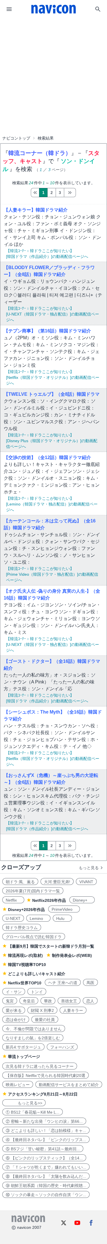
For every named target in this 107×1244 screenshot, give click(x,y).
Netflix (13, 900)
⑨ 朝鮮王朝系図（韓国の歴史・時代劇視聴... (46, 1185)
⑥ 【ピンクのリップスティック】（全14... (44, 1158)
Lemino (38, 918)
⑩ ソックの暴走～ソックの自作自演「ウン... (46, 1194)
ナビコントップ (16, 138)
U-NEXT (13, 918)
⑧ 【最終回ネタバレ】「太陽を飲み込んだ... (46, 1176)
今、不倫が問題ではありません (34, 1028)
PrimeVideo (64, 909)
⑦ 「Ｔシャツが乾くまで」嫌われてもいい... (46, 1167)
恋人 (90, 1001)
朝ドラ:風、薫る (20, 881)
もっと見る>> (24, 1103)
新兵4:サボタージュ (23, 1047)
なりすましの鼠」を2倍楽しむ (33, 1038)
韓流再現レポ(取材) (25, 955)
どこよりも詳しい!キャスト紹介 (36, 973)
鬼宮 (10, 1001)
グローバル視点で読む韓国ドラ (34, 937)
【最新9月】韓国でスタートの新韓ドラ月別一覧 (51, 946)
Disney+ (82, 900)
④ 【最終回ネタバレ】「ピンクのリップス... (46, 1139)
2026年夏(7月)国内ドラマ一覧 (33, 891)
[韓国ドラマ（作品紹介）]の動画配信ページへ (47, 256)
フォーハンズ (62, 1047)
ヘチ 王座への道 (62, 982)
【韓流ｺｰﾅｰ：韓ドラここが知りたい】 (40, 250)
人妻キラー (73, 1010)
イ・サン (14, 992)
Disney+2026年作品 (26, 909)
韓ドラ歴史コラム (22, 927)
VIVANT (86, 881)
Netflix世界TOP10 (24, 983)
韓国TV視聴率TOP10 (27, 964)
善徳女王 (69, 1001)
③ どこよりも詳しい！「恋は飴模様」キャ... (46, 1130)
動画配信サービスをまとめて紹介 (69, 1084)
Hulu (62, 918)
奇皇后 (29, 1001)
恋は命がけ (16, 1019)
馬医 (90, 982)
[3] (70, 192)
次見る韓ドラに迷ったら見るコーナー (40, 1066)
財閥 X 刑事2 (42, 1010)
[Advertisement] (53, 61)
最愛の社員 (45, 1019)
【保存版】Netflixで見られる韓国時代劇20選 (45, 1075)
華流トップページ (24, 1056)
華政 (48, 1001)
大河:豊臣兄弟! (57, 881)
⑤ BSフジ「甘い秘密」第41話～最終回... (43, 1149)
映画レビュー (18, 1084)
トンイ (37, 992)
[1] (35, 192)
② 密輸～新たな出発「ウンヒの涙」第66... (44, 1121)
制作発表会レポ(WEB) (72, 955)
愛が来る (14, 1010)
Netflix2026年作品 (49, 900)
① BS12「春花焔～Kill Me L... (32, 1112)
